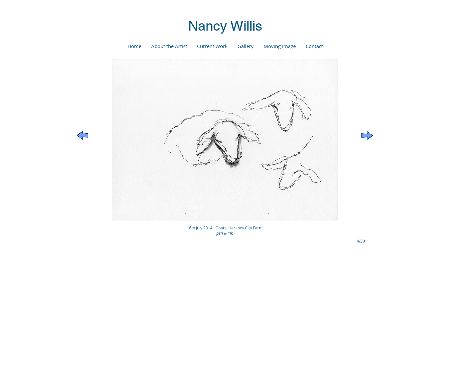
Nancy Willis (225, 26)
